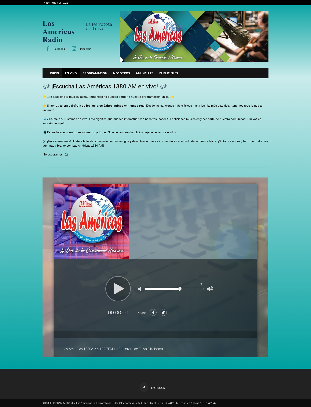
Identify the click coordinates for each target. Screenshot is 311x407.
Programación (95, 73)
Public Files (168, 73)
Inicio (54, 73)
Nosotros (121, 73)
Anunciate (144, 73)
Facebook (59, 49)
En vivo (71, 73)
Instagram (85, 49)
